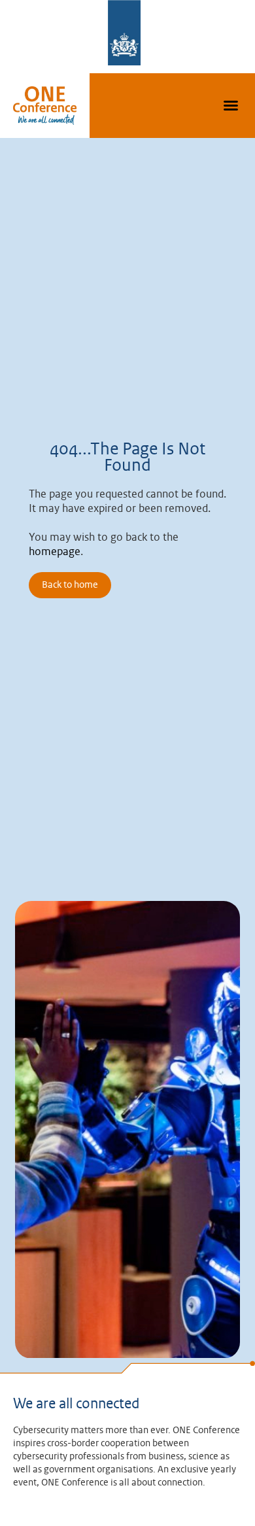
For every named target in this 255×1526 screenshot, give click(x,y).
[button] (231, 105)
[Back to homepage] (45, 105)
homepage (54, 552)
